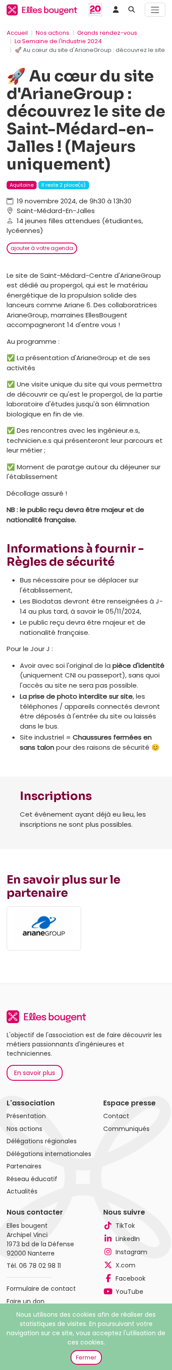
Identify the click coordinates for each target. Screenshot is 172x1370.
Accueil (17, 33)
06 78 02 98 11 (40, 1265)
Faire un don (26, 1301)
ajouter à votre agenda (42, 248)
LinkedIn (128, 1238)
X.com (125, 1265)
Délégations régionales (42, 1141)
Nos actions (52, 33)
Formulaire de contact (41, 1288)
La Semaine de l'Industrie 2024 (58, 41)
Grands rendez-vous (107, 33)
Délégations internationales (49, 1153)
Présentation (26, 1116)
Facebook (131, 1278)
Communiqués (126, 1128)
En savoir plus (34, 1072)
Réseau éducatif (32, 1179)
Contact (116, 1116)
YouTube (129, 1291)
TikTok (125, 1225)
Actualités (22, 1191)
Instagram (131, 1252)
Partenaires (24, 1166)
